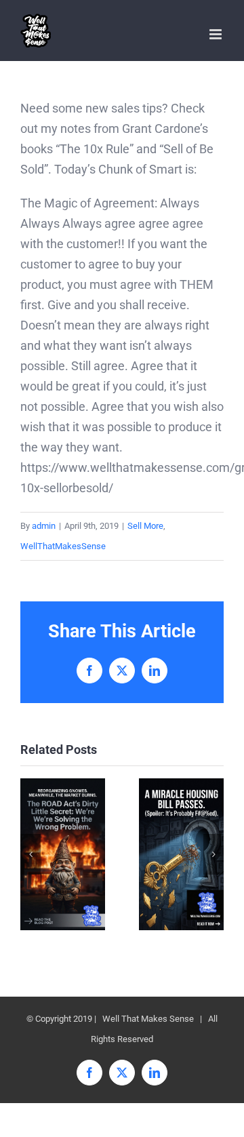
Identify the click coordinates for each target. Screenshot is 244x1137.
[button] (30, 854)
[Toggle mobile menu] (216, 34)
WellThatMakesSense (63, 546)
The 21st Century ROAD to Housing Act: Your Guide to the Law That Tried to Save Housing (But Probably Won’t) (181, 854)
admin (44, 526)
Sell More (145, 526)
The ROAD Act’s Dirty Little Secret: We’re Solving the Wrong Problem (62, 854)
